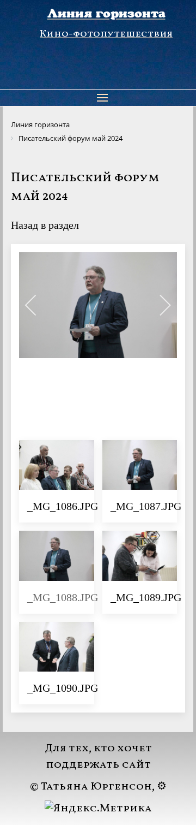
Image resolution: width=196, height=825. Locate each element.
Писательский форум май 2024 (85, 187)
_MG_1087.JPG (146, 506)
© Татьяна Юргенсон (91, 786)
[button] (102, 98)
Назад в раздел (45, 225)
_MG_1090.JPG (62, 688)
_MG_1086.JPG (62, 506)
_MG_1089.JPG (146, 597)
